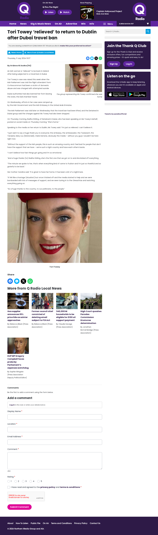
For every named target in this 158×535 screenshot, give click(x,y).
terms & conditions (70, 487)
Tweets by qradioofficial (116, 114)
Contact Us (95, 523)
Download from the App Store (116, 94)
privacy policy (47, 487)
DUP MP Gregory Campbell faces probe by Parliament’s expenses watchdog (18, 362)
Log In (129, 63)
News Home (16, 52)
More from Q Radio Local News (40, 52)
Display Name (14, 411)
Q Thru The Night (50, 6)
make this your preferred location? (75, 46)
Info (91, 23)
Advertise (71, 23)
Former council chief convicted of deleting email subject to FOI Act (42, 316)
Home (12, 23)
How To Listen (22, 523)
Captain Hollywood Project (109, 11)
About (10, 523)
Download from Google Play (137, 94)
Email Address (15, 436)
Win (83, 23)
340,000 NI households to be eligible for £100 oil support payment (66, 316)
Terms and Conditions (61, 523)
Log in (12, 405)
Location (12, 424)
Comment (13, 449)
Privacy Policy (80, 523)
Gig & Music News (40, 23)
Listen (50, 12)
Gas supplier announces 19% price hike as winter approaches (17, 316)
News (23, 23)
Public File (35, 523)
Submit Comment (19, 507)
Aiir (42, 528)
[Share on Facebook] (87, 58)
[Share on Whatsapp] (100, 58)
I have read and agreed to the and (46, 487)
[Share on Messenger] (92, 58)
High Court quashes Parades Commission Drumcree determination (90, 317)
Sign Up (114, 63)
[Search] (148, 31)
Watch (66, 12)
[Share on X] (96, 58)
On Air (58, 23)
